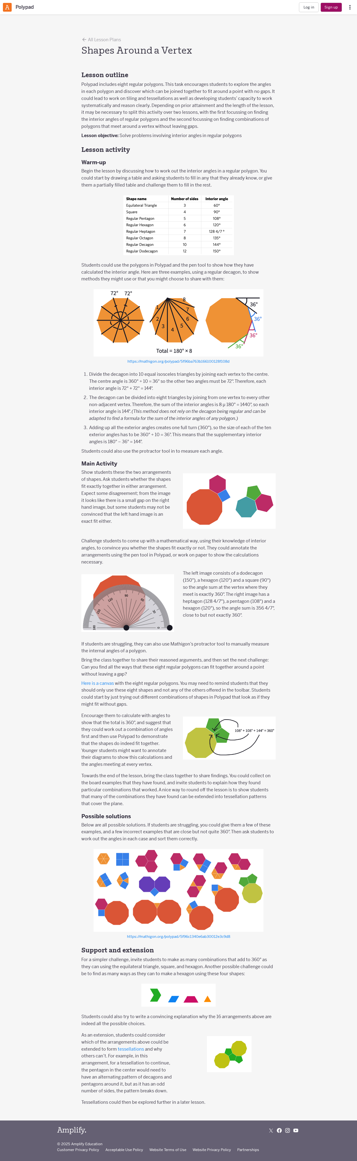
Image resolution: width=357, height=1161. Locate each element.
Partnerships (248, 1149)
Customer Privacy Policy (78, 1149)
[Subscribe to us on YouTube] (296, 1130)
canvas (107, 683)
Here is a (90, 683)
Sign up (331, 7)
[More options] (350, 7)
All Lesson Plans (104, 39)
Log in (309, 7)
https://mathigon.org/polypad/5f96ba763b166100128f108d (179, 361)
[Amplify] (71, 1130)
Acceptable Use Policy (124, 1149)
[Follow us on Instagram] (287, 1130)
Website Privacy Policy (212, 1149)
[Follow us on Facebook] (279, 1130)
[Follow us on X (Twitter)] (271, 1130)
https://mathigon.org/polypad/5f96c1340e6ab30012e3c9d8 (178, 936)
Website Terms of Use (167, 1149)
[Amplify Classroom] (7, 7)
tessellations (131, 1049)
